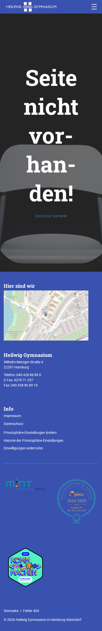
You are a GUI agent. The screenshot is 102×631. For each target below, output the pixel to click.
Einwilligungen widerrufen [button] (23, 448)
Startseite (11, 611)
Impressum (12, 416)
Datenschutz (13, 424)
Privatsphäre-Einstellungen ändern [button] (30, 433)
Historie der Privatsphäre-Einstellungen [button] (33, 440)
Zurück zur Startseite (51, 216)
